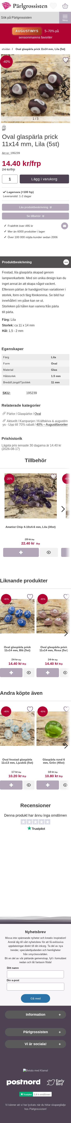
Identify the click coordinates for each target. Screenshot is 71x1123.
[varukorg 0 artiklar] (65, 6)
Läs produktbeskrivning (33, 207)
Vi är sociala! (36, 1044)
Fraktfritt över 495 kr (20, 225)
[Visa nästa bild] (63, 509)
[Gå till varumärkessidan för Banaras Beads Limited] (4, 128)
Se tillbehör (34, 216)
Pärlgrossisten (35, 1032)
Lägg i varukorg (44, 179)
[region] (35, 262)
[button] (66, 88)
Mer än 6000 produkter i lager (26, 231)
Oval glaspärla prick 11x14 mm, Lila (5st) (40, 49)
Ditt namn (13, 968)
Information (35, 1015)
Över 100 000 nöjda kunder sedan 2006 (33, 237)
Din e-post (13, 980)
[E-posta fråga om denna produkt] (64, 225)
